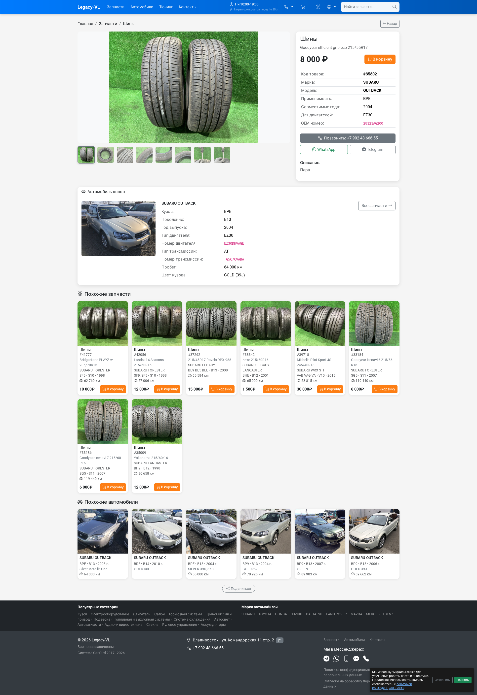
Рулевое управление (179, 625)
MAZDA (356, 614)
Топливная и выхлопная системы (142, 619)
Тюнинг (166, 7)
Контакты (187, 7)
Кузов (82, 614)
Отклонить (442, 680)
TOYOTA (264, 614)
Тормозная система (185, 614)
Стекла (152, 625)
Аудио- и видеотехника (124, 625)
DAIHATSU (314, 614)
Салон (159, 614)
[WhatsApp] (336, 658)
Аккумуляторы (213, 625)
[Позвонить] (366, 658)
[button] (288, 7)
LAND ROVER (336, 614)
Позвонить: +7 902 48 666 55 (351, 138)
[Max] (356, 658)
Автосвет (222, 619)
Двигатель (142, 614)
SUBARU (248, 614)
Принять (463, 680)
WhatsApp (326, 149)
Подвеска (102, 619)
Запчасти (115, 7)
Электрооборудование (110, 614)
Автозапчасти (89, 625)
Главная (85, 23)
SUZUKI (296, 614)
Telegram (375, 149)
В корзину (382, 59)
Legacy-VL (89, 7)
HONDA (281, 614)
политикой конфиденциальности (392, 686)
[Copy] (279, 640)
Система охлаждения (192, 619)
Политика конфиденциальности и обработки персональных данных (360, 672)
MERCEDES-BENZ (379, 614)
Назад (391, 24)
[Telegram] (326, 658)
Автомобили (141, 7)
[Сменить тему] (318, 7)
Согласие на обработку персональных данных (355, 683)
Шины (128, 23)
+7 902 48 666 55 (208, 648)
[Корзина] (303, 7)
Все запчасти (374, 205)
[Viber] (346, 658)
